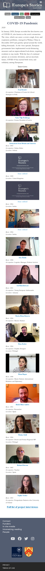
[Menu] (40, 2)
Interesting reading (12, 529)
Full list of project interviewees (22, 507)
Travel (28, 17)
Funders (7, 524)
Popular (7, 14)
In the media (9, 527)
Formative (15, 14)
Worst (27, 14)
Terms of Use (9, 568)
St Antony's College (28, 552)
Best (22, 14)
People (6, 532)
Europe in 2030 (19, 17)
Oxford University (17, 552)
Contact (6, 521)
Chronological (35, 14)
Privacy (6, 565)
